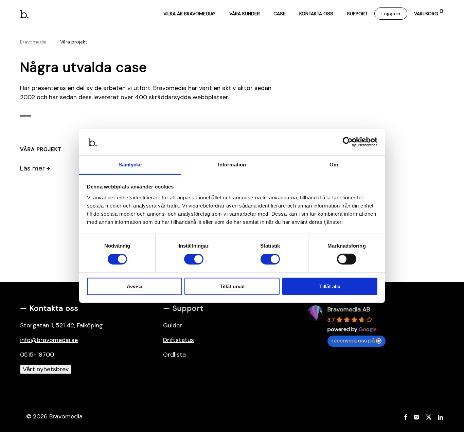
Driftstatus (178, 340)
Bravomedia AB (348, 309)
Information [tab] (232, 164)
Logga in (390, 14)
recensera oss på (353, 340)
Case (279, 14)
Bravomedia (33, 42)
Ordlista (174, 354)
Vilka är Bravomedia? (189, 14)
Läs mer (33, 168)
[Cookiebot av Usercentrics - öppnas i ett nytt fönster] (347, 142)
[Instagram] (416, 416)
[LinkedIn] (441, 416)
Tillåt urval (232, 286)
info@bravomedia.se (49, 340)
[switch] (193, 259)
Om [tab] (333, 164)
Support (357, 14)
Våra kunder (244, 14)
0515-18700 (37, 354)
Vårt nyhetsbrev (46, 369)
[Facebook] (405, 416)
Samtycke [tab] (130, 164)
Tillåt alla (329, 286)
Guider (172, 325)
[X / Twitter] (429, 416)
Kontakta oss (316, 14)
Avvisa (134, 286)
